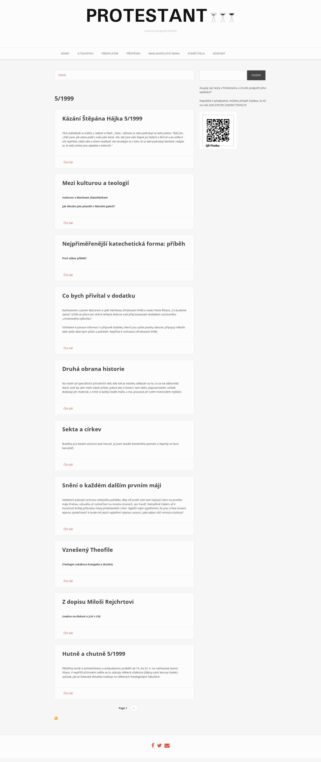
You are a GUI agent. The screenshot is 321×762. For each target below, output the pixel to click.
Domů (65, 53)
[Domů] (160, 17)
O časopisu (85, 53)
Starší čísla (196, 53)
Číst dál (68, 162)
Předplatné (110, 53)
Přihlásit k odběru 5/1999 (56, 718)
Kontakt (219, 53)
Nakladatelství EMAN (163, 53)
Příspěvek (133, 53)
